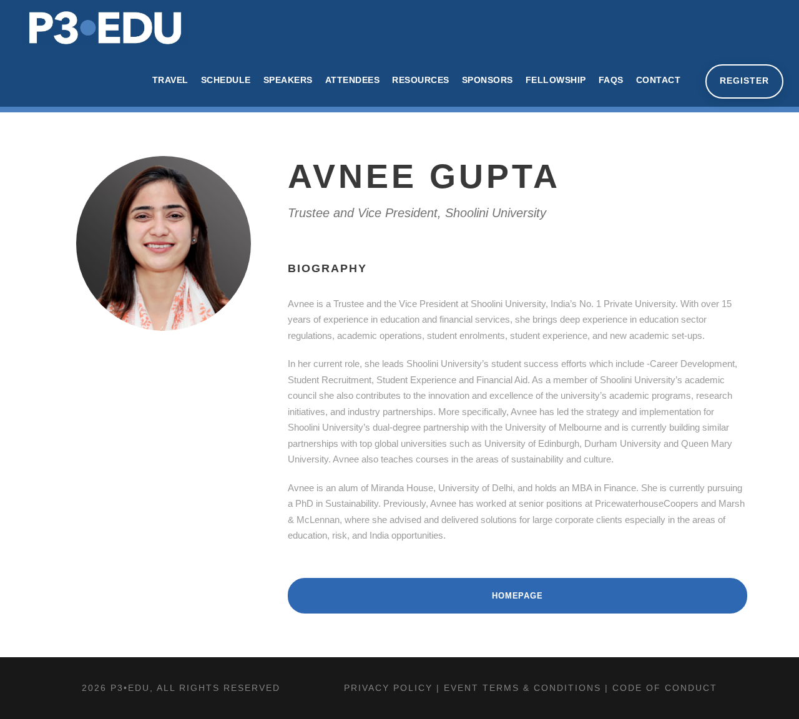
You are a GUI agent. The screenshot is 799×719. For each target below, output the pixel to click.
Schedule (226, 80)
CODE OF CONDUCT (664, 688)
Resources (420, 80)
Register (744, 81)
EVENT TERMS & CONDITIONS (522, 688)
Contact (658, 80)
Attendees (352, 80)
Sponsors (487, 80)
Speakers (288, 80)
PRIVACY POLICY (388, 688)
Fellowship (556, 80)
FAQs (611, 80)
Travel (170, 80)
